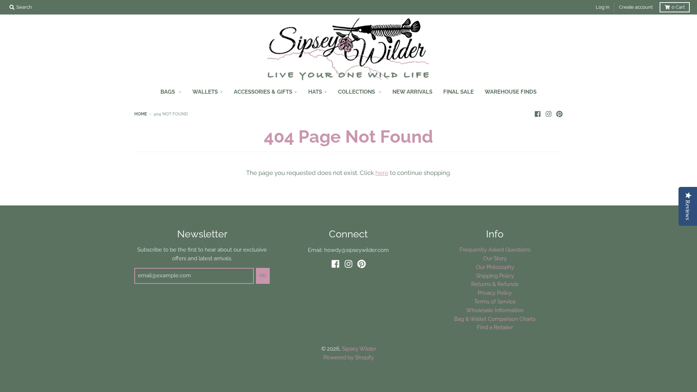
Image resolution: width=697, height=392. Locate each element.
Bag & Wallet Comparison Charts (494, 319)
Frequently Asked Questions (495, 249)
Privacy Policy (495, 293)
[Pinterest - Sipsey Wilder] (559, 113)
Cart (678, 7)
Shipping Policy (495, 276)
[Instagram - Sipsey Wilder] (548, 113)
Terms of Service (495, 301)
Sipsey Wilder (359, 349)
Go (263, 275)
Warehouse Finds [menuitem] (511, 92)
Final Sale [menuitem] (458, 92)
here (381, 172)
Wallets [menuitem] (205, 92)
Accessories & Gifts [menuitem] (263, 92)
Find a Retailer (495, 327)
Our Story (495, 258)
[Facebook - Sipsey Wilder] (537, 113)
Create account (636, 7)
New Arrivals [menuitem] (412, 92)
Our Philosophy (495, 267)
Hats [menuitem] (315, 92)
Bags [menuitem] (168, 92)
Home (140, 114)
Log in (603, 7)
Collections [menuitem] (357, 92)
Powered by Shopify (348, 357)
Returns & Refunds (494, 284)
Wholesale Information (495, 310)
